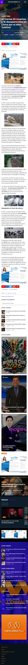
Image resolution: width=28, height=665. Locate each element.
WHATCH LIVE (4, 647)
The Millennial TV (14, 2)
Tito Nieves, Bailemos (7, 522)
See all (4, 453)
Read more (4, 493)
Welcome (3, 654)
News (8, 16)
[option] (12, 516)
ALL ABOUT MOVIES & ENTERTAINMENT (9, 446)
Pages (2, 656)
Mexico (3, 661)
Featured (4, 16)
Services (3, 658)
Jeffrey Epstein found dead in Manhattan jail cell (13, 485)
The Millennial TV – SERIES (7, 651)
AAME (4, 517)
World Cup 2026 (7, 368)
